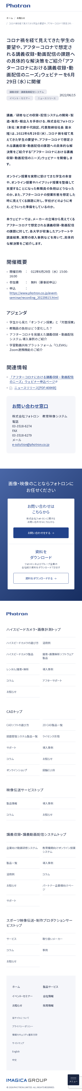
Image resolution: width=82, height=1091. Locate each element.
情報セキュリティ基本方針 (25, 1034)
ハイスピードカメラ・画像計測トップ (33, 629)
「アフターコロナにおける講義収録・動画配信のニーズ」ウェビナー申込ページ (42, 379)
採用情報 (48, 1005)
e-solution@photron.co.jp (30, 444)
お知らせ (21, 17)
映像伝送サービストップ (24, 789)
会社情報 (48, 996)
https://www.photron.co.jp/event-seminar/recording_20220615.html (34, 295)
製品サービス (50, 987)
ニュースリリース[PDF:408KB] (35, 387)
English (16, 1051)
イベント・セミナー (22, 996)
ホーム (9, 17)
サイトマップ (18, 1043)
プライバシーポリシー (22, 1026)
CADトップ (14, 711)
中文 (14, 1059)
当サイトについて (20, 1017)
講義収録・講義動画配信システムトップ (36, 834)
